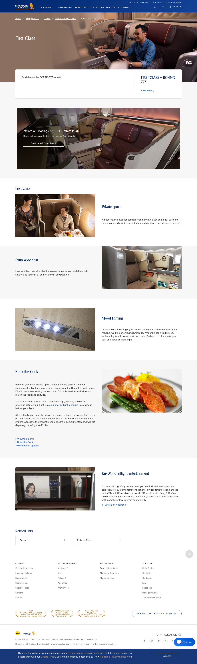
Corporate (124, 7)
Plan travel (45, 7)
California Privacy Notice (113, 656)
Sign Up (177, 6)
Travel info (82, 7)
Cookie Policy (48, 656)
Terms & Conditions (93, 653)
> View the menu (24, 438)
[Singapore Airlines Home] (24, 8)
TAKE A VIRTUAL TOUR (43, 143)
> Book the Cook (24, 442)
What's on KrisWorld (115, 504)
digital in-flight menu (63, 405)
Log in (164, 6)
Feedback (145, 2)
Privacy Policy (75, 653)
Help (132, 2)
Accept (167, 656)
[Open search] (156, 9)
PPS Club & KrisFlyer (103, 7)
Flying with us (64, 7)
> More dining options (27, 445)
